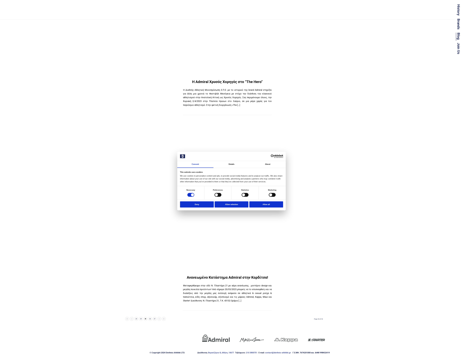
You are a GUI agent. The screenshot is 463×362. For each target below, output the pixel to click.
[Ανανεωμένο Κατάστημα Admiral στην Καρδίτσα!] (227, 246)
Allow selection (231, 204)
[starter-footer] (316, 338)
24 (141, 319)
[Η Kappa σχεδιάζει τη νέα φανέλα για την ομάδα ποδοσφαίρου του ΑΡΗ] (227, 146)
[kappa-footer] (286, 338)
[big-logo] (144, 15)
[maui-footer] (252, 338)
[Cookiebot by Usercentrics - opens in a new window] (272, 156)
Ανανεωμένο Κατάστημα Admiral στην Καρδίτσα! (227, 277)
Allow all (266, 204)
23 (136, 319)
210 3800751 (251, 353)
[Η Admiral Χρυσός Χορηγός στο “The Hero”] (227, 50)
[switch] (217, 195)
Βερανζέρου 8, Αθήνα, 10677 (221, 353)
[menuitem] (459, 10)
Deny (197, 204)
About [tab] (267, 164)
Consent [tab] (195, 164)
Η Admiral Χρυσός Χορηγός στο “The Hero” (227, 82)
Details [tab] (232, 164)
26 (150, 319)
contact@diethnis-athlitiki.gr (278, 353)
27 (154, 319)
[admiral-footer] (216, 338)
